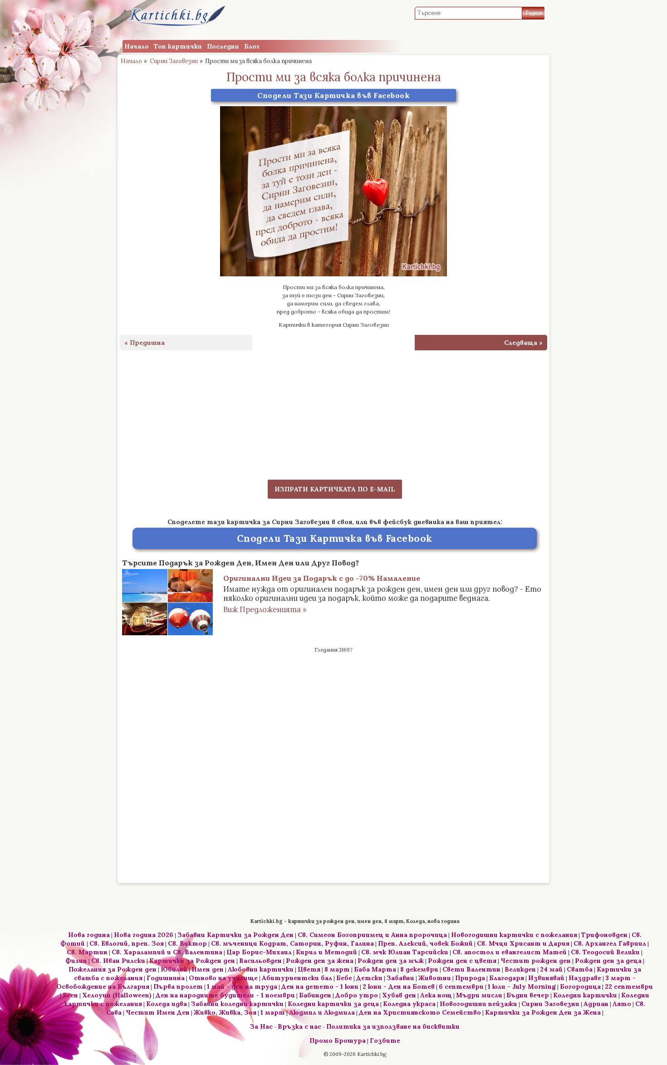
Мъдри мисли (479, 995)
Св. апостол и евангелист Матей (509, 952)
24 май (551, 969)
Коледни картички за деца (333, 1004)
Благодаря (506, 978)
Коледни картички (585, 995)
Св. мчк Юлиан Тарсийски (404, 952)
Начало (136, 46)
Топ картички (178, 46)
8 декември (419, 969)
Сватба (580, 969)
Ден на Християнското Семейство (420, 1012)
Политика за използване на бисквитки (393, 1026)
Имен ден (207, 969)
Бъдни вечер (527, 995)
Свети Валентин (471, 969)
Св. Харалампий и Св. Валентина (167, 952)
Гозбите (385, 1040)
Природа (470, 978)
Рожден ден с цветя (462, 961)
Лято (622, 1004)
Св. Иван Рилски (118, 961)
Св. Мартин (87, 952)
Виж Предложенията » (265, 609)
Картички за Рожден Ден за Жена (543, 1012)
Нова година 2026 (143, 935)
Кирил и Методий (326, 952)
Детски (369, 978)
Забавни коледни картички (237, 1004)
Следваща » (523, 343)
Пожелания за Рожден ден (113, 969)
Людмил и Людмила (322, 1012)
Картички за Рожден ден (192, 961)
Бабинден (315, 995)
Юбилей (174, 969)
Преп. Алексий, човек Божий (425, 943)
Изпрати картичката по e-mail (335, 489)
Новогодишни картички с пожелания (514, 935)
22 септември (629, 986)
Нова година (89, 935)
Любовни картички (261, 969)
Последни (223, 46)
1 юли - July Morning (522, 986)
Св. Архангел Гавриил (610, 943)
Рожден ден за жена (319, 961)
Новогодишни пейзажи (478, 1004)
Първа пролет (178, 986)
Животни (434, 978)
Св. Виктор (187, 943)
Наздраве (585, 978)
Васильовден (260, 961)
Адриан (596, 1004)
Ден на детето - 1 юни (319, 986)
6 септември (461, 986)
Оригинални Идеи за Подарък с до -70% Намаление (321, 578)
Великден (520, 969)
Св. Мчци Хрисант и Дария (523, 943)
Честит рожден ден (535, 961)
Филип (76, 961)
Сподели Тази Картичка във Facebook (333, 95)
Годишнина (166, 978)
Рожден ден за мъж (391, 961)
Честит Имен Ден (158, 1012)
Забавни (400, 978)
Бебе (344, 978)
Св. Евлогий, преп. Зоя (126, 943)
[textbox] (468, 13)
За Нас (261, 1026)
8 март (337, 969)
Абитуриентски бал (297, 978)
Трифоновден (604, 935)
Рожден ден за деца (608, 961)
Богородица (580, 986)
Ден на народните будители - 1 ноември (225, 995)
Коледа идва (166, 1004)
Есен (70, 995)
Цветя (309, 969)
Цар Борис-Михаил (259, 952)
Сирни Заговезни (174, 61)
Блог (252, 46)
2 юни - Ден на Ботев (399, 986)
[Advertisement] (333, 409)
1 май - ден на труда (242, 986)
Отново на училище (223, 978)
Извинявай (546, 978)
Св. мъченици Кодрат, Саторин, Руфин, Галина (292, 943)
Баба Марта (375, 969)
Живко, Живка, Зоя (225, 1012)
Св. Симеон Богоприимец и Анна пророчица (372, 935)
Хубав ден (399, 995)
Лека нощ (436, 995)
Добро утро (356, 995)
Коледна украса (409, 1004)
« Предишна (144, 343)
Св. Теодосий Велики (605, 952)
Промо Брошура (337, 1040)
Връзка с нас (299, 1026)
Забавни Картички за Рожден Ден (235, 935)
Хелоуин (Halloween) (117, 995)
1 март (272, 1012)
